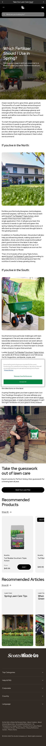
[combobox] (23, 14)
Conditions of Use (9, 728)
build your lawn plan (23, 490)
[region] (23, 373)
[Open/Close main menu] (3, 7)
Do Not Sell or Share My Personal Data (14, 722)
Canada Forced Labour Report (32, 726)
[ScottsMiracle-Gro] (23, 7)
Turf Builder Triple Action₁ (14, 558)
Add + (21, 567)
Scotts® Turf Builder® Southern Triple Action (26, 352)
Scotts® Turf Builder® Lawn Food (19, 256)
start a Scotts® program (29, 400)
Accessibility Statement (23, 724)
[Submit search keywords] (4, 14)
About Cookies (32, 722)
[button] (2, 2)
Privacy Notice (20, 728)
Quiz (31, 2)
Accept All (23, 382)
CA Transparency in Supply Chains (18, 725)
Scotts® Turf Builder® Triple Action (19, 216)
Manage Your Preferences (23, 376)
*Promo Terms (12, 730)
